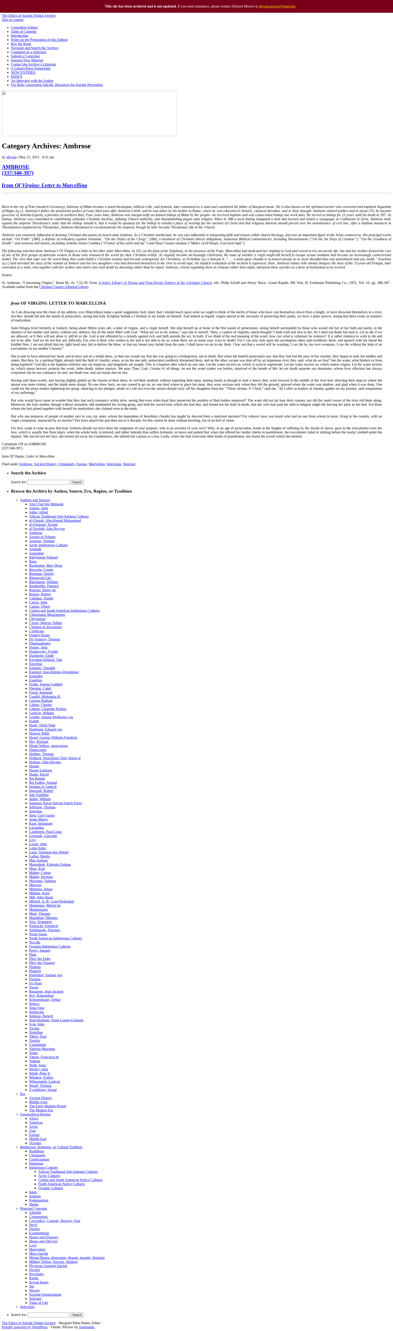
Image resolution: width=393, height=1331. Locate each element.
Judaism (35, 1196)
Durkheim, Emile (41, 656)
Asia (32, 1131)
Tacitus (34, 1028)
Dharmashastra (39, 643)
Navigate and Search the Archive (34, 48)
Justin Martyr (38, 819)
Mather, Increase (41, 877)
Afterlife (35, 1213)
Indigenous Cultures (43, 1167)
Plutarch (35, 971)
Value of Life (38, 1303)
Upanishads (37, 1045)
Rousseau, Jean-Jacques (46, 991)
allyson (11, 157)
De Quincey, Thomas (44, 639)
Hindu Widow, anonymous (48, 746)
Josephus (35, 811)
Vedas (33, 1053)
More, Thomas (39, 914)
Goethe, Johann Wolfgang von (51, 717)
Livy (32, 840)
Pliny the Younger (42, 963)
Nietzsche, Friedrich (43, 926)
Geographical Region (35, 1114)
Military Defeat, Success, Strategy (53, 1262)
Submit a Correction (25, 56)
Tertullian (36, 1032)
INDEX (17, 76)
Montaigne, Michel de (45, 905)
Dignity (34, 1229)
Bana (33, 561)
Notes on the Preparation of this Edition (39, 40)
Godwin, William (41, 713)
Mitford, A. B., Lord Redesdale (51, 901)
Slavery (34, 1290)
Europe (81, 464)
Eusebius (35, 680)
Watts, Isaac (37, 1065)
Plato (32, 954)
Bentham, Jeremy (41, 574)
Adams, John (38, 508)
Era (22, 1094)
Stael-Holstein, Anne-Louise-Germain (56, 1020)
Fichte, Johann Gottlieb (46, 684)
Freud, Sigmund (40, 692)
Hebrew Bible (39, 733)
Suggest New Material (27, 60)
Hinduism (36, 1163)
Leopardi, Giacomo (43, 836)
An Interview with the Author (32, 81)
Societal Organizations (45, 1294)
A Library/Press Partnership (30, 68)
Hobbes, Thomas (41, 754)
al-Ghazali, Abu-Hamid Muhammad (55, 520)
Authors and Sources (35, 500)
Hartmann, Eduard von (45, 729)
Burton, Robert (40, 594)
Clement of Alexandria (45, 627)
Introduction (19, 36)
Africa (33, 1118)
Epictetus (35, 664)
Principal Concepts (33, 1208)
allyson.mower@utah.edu (277, 6)
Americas (36, 1122)
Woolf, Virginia (40, 1086)
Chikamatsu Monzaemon (47, 615)
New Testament (40, 922)
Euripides (36, 676)
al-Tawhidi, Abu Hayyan (47, 529)
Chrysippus (37, 619)
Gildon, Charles (40, 705)
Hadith (34, 721)
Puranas (34, 979)
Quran (33, 987)
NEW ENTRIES (23, 72)
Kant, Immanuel (40, 823)
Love (33, 1245)
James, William (40, 799)
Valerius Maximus (42, 1049)
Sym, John (36, 1024)
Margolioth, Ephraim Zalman (50, 864)
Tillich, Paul (37, 1036)
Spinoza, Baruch (41, 1016)
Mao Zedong (38, 860)
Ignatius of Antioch (43, 787)
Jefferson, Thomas (42, 807)
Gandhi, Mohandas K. (45, 696)
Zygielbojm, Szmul (43, 1090)
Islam (33, 1192)
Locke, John (38, 844)
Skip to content (12, 20)
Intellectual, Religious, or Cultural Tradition (51, 1147)
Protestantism (38, 1200)
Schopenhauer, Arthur (44, 1000)
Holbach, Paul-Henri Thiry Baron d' (55, 758)
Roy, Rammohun (41, 995)
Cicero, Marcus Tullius (45, 623)
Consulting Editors (24, 27)
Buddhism (36, 1151)
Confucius (36, 631)
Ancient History (45, 464)
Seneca (34, 1004)
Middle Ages (38, 1102)
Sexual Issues (38, 1282)
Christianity (66, 464)
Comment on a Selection (28, 52)
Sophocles (36, 1012)
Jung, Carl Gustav (42, 815)
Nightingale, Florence (44, 930)
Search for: (19, 482)
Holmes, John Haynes (45, 762)
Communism (38, 1217)
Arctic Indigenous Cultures (48, 545)
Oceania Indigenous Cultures (50, 946)
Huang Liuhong (40, 770)
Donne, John (38, 647)
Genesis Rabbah (41, 701)
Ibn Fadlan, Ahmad (43, 782)
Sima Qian (36, 1008)
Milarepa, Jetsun (41, 889)
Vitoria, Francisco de (44, 1057)
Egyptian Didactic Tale (45, 660)
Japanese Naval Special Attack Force (55, 803)
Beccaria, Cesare (41, 570)
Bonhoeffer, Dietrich (44, 586)
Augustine (36, 553)
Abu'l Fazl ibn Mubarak (46, 504)
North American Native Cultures (61, 1184)
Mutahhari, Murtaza (43, 918)
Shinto (33, 1204)
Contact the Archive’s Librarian (33, 64)
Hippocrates (37, 750)
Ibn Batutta (37, 778)
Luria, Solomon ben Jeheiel (48, 852)
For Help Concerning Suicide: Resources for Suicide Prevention (57, 85)
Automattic (87, 1327)
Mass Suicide (38, 1253)
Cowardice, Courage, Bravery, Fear (54, 1221)
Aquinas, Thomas (42, 541)
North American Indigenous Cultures (55, 938)
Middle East (37, 1139)
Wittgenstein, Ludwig (44, 1081)
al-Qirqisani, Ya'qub (43, 524)
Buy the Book (21, 44)
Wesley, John (38, 1069)
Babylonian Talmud (43, 557)
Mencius (35, 885)
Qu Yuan (35, 983)
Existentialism (39, 1233)
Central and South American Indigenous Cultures (64, 610)
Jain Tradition (39, 795)
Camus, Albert (39, 606)
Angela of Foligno (42, 537)
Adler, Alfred (38, 512)
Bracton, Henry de (42, 590)
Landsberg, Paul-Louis (45, 832)
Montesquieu (38, 909)
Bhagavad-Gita (40, 578)
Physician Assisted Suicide (48, 1266)
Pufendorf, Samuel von (45, 975)
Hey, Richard (38, 742)
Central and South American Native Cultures (70, 1180)
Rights (33, 1278)
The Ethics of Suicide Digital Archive (29, 16)
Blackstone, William (43, 582)
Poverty (34, 1270)
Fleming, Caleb (40, 688)
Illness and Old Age (43, 1241)
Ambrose (25, 464)
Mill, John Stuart (41, 897)
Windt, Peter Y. (40, 1073)
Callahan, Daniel (41, 598)
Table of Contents (23, 31)
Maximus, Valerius (42, 881)
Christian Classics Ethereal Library (64, 287)
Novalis (34, 942)
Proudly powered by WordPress (25, 1327)
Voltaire (34, 1061)
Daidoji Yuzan (39, 635)
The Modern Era (41, 1110)
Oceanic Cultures (50, 1188)
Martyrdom (97, 464)
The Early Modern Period (47, 1106)
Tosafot (34, 1041)
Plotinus (35, 967)
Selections (114, 464)
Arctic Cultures (49, 1176)
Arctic (33, 1127)
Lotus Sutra (37, 848)
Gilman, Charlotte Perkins (47, 709)
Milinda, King (39, 893)
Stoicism (129, 464)
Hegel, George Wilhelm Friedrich (53, 737)
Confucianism (39, 1159)
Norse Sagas (38, 934)
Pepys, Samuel (39, 950)
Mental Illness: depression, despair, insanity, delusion (67, 1258)
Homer (34, 766)
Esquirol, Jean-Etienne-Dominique (54, 672)
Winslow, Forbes (41, 1077)
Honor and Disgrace (43, 1237)
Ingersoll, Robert (41, 791)
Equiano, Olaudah (42, 668)
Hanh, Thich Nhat (42, 725)
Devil (33, 1225)
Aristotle (35, 549)
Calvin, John (38, 602)
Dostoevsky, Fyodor (43, 651)
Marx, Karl (37, 868)
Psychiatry (36, 1274)
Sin (31, 1286)
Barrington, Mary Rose (45, 565)
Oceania (35, 1143)
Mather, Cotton (40, 873)
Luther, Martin (39, 856)
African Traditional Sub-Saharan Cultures (59, 516)
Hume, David (39, 774)
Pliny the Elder (39, 959)
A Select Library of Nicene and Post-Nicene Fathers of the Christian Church (155, 283)
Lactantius (36, 828)
